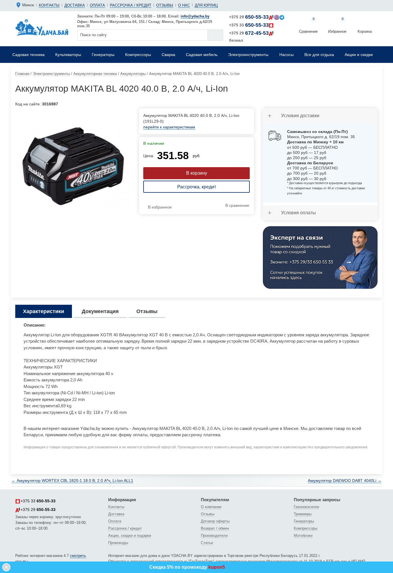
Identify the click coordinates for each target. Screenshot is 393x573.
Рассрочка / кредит (130, 5)
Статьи (207, 543)
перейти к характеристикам (169, 127)
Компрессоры (305, 528)
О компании (211, 507)
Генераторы (304, 521)
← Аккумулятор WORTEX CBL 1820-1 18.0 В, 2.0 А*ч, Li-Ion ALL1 (72, 480)
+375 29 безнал (249, 36)
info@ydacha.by (195, 16)
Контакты (49, 5)
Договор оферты (215, 521)
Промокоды (118, 543)
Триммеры (303, 514)
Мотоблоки (303, 535)
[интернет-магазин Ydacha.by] (41, 27)
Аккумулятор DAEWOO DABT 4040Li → (344, 480)
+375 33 (249, 25)
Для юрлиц (206, 5)
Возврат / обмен (215, 528)
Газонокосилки (306, 507)
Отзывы (164, 5)
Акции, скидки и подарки (129, 535)
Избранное (337, 26)
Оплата (97, 5)
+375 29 (249, 17)
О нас (184, 5)
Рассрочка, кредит (196, 186)
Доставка (74, 5)
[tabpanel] (72, 165)
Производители (214, 535)
